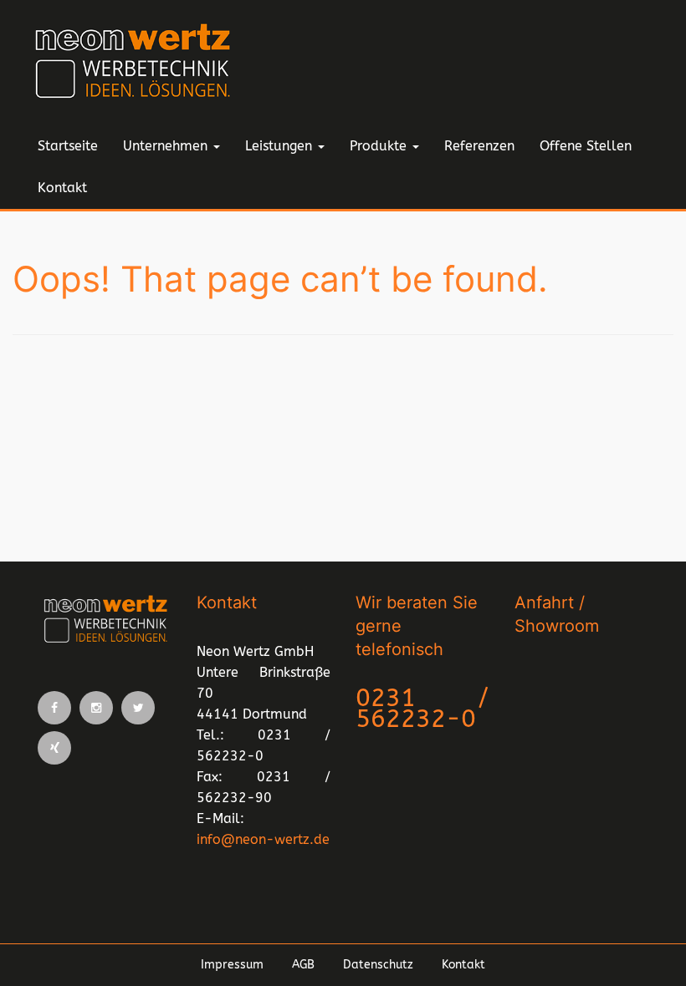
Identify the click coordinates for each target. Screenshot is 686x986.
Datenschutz (378, 965)
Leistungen (280, 146)
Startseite (68, 146)
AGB (303, 965)
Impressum (232, 965)
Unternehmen (167, 146)
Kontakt (62, 188)
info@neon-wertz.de (263, 839)
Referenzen (479, 146)
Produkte (380, 146)
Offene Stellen (586, 146)
